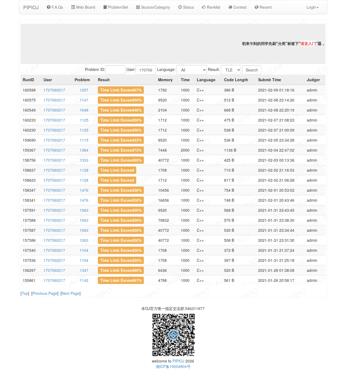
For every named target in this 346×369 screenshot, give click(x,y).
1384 (84, 150)
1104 (84, 250)
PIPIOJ (31, 7)
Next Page (70, 293)
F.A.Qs (57, 7)
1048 (84, 110)
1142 (84, 280)
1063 (84, 210)
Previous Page (44, 293)
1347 (84, 270)
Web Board (85, 7)
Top (25, 293)
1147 (84, 100)
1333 (84, 160)
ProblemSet (117, 7)
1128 (84, 170)
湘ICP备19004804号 (173, 366)
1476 (84, 190)
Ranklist (213, 7)
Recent (265, 7)
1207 (84, 90)
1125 (84, 120)
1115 (84, 140)
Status (188, 7)
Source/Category (155, 7)
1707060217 (54, 90)
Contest (239, 7)
